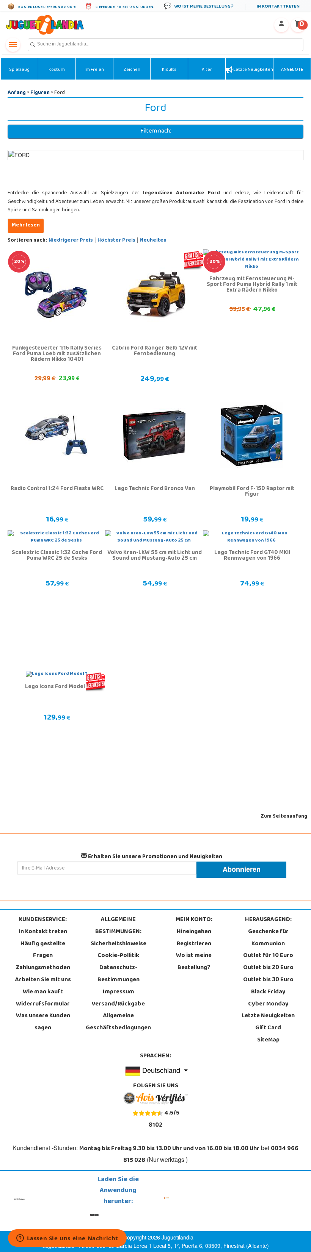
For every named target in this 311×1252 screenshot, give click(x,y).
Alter (207, 70)
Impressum (118, 992)
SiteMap (268, 1040)
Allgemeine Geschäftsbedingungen (118, 1022)
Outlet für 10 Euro (268, 956)
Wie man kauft (43, 992)
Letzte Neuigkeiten (252, 70)
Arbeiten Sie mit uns (43, 980)
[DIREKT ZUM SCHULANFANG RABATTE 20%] (56, 295)
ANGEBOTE (292, 70)
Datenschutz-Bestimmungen (118, 974)
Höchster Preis (116, 240)
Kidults (169, 70)
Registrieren (194, 944)
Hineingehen (194, 932)
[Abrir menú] (13, 44)
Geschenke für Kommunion (268, 938)
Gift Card (268, 1028)
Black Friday (268, 992)
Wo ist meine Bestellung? (194, 962)
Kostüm (57, 70)
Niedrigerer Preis (71, 240)
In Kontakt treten (43, 932)
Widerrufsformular (43, 1004)
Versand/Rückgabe (118, 1004)
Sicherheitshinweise (118, 944)
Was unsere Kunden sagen (43, 1022)
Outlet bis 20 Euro (268, 968)
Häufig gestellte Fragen (42, 950)
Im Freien (94, 70)
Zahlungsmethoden (43, 968)
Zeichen (132, 70)
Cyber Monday (268, 1004)
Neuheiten (153, 240)
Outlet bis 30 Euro (268, 980)
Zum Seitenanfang (284, 816)
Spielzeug (19, 70)
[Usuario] (281, 25)
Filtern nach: (155, 131)
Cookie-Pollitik (118, 956)
